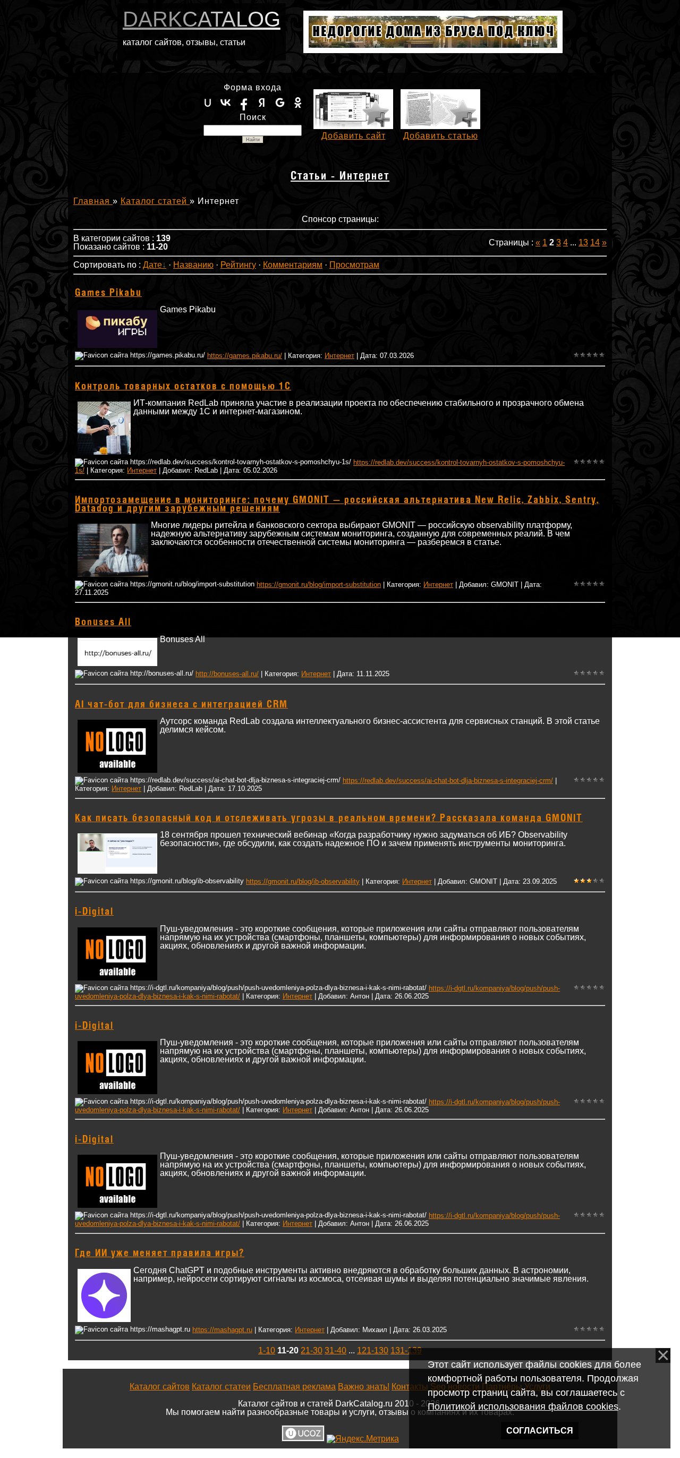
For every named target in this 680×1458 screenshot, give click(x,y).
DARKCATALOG (201, 19)
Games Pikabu (108, 293)
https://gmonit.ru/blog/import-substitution (319, 585)
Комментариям (292, 264)
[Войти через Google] (280, 102)
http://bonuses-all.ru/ (227, 674)
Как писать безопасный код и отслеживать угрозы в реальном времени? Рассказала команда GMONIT (329, 818)
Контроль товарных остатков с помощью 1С (183, 386)
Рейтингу (238, 264)
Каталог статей (155, 201)
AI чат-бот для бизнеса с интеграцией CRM (181, 705)
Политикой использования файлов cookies (523, 1406)
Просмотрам (354, 264)
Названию (193, 264)
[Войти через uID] (208, 102)
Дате (152, 264)
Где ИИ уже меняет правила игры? (159, 1253)
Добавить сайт (353, 135)
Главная (93, 201)
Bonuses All (103, 622)
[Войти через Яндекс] (262, 102)
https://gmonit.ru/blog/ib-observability (303, 881)
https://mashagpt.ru (222, 1330)
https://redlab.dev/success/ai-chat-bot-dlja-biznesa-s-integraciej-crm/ (448, 781)
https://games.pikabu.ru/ (244, 356)
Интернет (339, 356)
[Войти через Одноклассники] (298, 102)
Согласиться (539, 1430)
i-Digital (94, 912)
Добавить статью (440, 135)
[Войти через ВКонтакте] (226, 102)
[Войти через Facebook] (244, 102)
